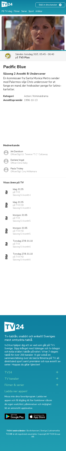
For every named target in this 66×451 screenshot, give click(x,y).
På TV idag (7, 11)
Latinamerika (54, 430)
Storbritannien (32, 430)
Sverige (44, 430)
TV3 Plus (24, 57)
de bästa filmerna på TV (42, 358)
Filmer (17, 11)
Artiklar (38, 11)
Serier (24, 11)
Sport (31, 11)
